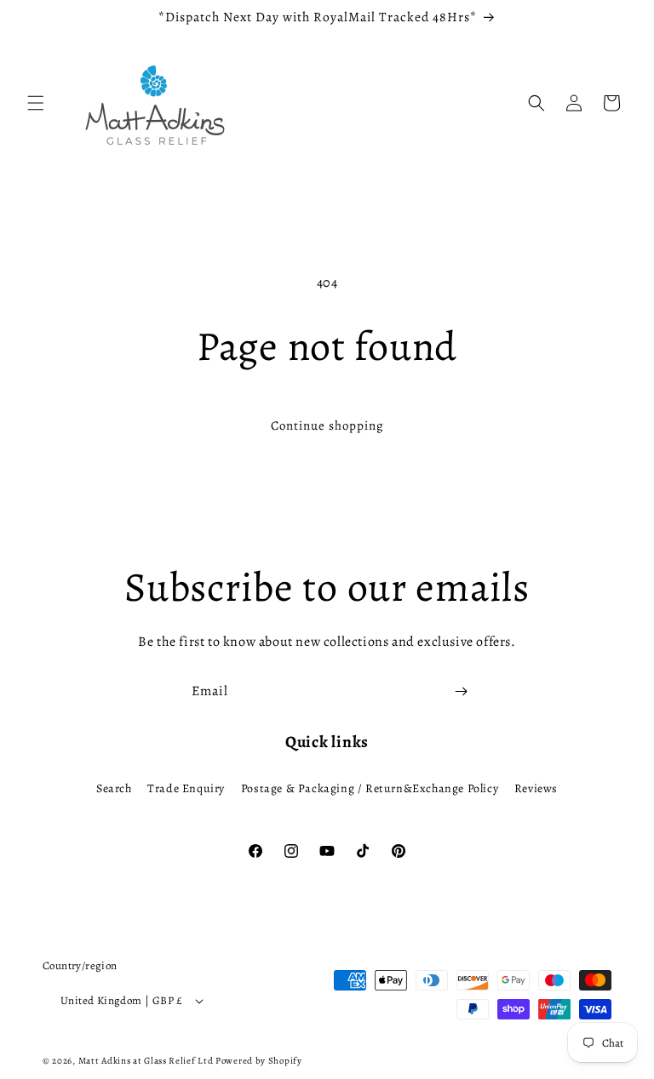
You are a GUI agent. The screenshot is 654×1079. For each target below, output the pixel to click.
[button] (35, 103)
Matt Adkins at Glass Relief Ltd (146, 1060)
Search (114, 788)
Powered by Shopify (258, 1060)
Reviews (536, 788)
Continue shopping (327, 425)
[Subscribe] (460, 691)
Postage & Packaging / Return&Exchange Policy (369, 788)
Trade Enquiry (186, 788)
